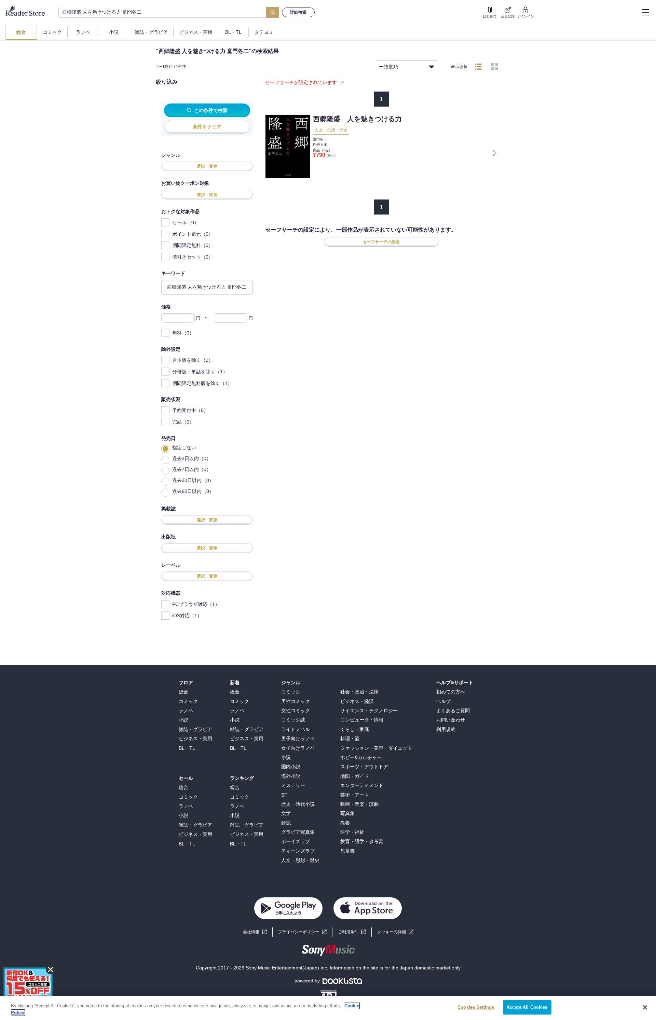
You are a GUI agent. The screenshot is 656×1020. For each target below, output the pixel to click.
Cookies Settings (475, 1007)
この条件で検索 (211, 110)
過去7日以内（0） (191, 469)
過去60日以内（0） (193, 491)
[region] (328, 1008)
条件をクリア (207, 126)
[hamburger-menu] (645, 12)
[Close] (645, 1007)
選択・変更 (207, 166)
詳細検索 (298, 12)
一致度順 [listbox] (388, 66)
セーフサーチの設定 (381, 241)
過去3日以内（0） (191, 458)
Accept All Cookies (527, 1007)
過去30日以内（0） (193, 480)
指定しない (184, 447)
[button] (395, 932)
